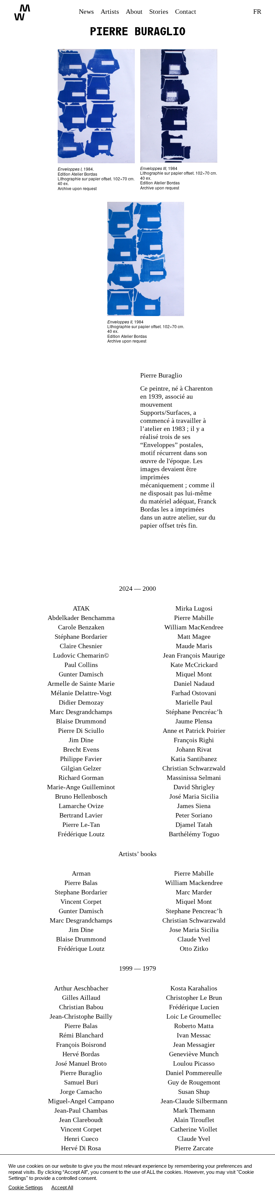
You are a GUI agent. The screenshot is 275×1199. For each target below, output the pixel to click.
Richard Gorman (81, 777)
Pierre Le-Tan (81, 824)
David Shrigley (194, 787)
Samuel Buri (81, 1082)
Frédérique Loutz (81, 834)
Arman (81, 873)
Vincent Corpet (81, 901)
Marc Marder (194, 892)
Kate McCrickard (194, 664)
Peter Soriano (193, 815)
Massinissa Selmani (194, 777)
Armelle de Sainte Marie (81, 683)
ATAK (81, 608)
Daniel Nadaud (194, 683)
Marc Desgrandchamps (81, 711)
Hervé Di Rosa (81, 1148)
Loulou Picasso (194, 1063)
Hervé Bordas (81, 1054)
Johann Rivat (194, 749)
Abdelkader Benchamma (81, 617)
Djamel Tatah (193, 824)
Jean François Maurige (194, 655)
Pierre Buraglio (81, 1072)
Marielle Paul (194, 702)
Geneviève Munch (194, 1054)
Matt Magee (194, 636)
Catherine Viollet (193, 1129)
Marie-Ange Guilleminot (81, 787)
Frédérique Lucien (194, 1007)
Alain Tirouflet (193, 1119)
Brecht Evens (81, 749)
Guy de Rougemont (194, 1082)
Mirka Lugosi (194, 608)
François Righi (194, 740)
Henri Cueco (81, 1138)
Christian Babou (81, 1007)
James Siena (194, 805)
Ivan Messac (194, 1035)
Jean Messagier (194, 1044)
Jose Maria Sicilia (194, 929)
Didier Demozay (81, 702)
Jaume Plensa (193, 721)
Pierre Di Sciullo (81, 730)
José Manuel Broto (81, 1063)
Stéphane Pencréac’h (194, 711)
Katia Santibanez (194, 758)
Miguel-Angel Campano (81, 1101)
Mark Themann (194, 1110)
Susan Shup (194, 1091)
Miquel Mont (194, 674)
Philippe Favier (81, 758)
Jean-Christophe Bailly (81, 1016)
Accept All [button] (62, 1187)
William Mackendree (194, 882)
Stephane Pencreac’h (194, 911)
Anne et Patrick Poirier (194, 730)
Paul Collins (81, 664)
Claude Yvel (193, 939)
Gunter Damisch (81, 674)
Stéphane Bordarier (81, 636)
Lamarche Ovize (81, 805)
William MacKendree (193, 627)
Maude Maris (194, 646)
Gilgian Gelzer (81, 768)
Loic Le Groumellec (193, 1016)
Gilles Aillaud (81, 997)
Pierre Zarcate (194, 1148)
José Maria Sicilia (194, 796)
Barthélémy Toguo (194, 834)
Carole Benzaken (81, 627)
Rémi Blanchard (81, 1035)
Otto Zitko (194, 948)
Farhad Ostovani (193, 693)
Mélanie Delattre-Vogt (81, 693)
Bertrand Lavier (81, 815)
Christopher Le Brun (194, 997)
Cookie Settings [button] (25, 1187)
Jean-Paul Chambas (81, 1110)
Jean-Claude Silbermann (194, 1101)
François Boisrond (81, 1044)
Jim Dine (81, 740)
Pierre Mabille (194, 617)
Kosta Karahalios (193, 988)
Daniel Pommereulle (194, 1072)
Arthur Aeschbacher (81, 988)
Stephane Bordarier (81, 892)
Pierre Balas (81, 882)
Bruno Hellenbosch (81, 796)
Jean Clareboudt (81, 1119)
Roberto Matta (194, 1025)
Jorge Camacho (81, 1091)
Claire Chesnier (81, 646)
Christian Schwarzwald (193, 768)
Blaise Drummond (81, 721)
